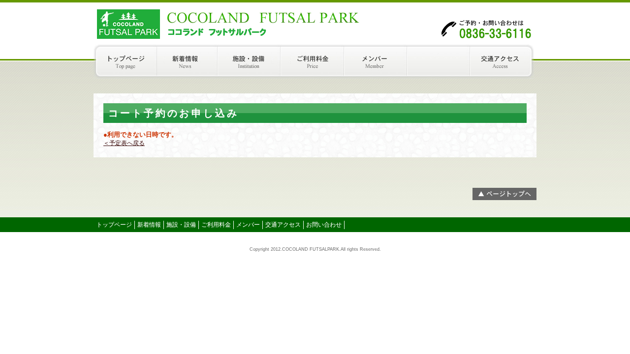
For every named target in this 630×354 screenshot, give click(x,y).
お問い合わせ (324, 224)
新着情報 (188, 61)
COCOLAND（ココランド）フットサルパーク (192, 22)
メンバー (378, 61)
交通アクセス (504, 61)
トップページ (125, 61)
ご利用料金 (314, 61)
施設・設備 (251, 61)
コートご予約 (441, 61)
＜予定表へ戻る (124, 143)
